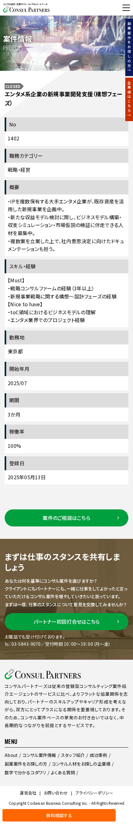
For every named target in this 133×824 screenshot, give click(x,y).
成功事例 (98, 755)
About (11, 755)
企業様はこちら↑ (129, 99)
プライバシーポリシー (94, 793)
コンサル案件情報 (39, 755)
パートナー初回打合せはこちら (66, 621)
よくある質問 (63, 772)
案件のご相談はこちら (66, 517)
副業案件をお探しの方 (26, 764)
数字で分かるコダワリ (25, 772)
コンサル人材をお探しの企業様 (81, 764)
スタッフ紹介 (73, 755)
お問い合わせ (56, 793)
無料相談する (18, 8)
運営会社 (28, 793)
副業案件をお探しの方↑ (129, 47)
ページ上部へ (124, 815)
